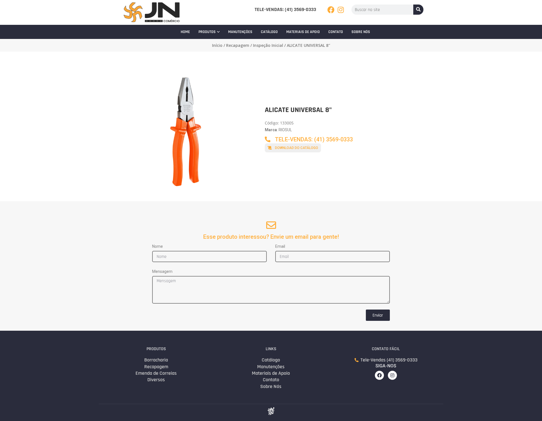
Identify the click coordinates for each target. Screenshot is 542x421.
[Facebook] (331, 10)
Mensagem (162, 271)
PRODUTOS (207, 31)
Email (280, 246)
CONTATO (335, 31)
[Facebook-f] (379, 375)
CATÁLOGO (269, 31)
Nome (157, 246)
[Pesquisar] (418, 10)
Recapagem (237, 45)
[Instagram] (341, 10)
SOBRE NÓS (360, 31)
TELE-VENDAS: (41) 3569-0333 (285, 9)
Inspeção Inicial (268, 45)
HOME (185, 31)
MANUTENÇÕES (240, 31)
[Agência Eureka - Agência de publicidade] (271, 411)
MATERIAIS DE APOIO (303, 31)
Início (217, 45)
